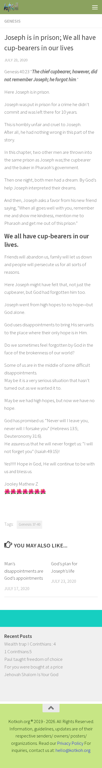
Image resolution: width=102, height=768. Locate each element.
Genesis (12, 21)
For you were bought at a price (33, 667)
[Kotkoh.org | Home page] (13, 7)
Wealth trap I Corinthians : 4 (30, 644)
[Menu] (95, 7)
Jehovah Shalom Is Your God (31, 674)
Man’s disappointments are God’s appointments (23, 570)
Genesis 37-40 (29, 524)
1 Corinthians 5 (18, 651)
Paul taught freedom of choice (33, 659)
